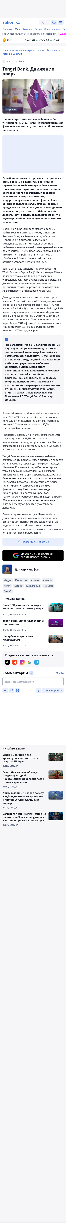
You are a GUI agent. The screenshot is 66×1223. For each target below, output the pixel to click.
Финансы (27, 29)
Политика (7, 29)
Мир (17, 29)
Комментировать (53, 690)
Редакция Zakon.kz (12, 53)
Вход (61, 672)
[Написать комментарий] (33, 681)
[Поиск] (54, 22)
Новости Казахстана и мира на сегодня (23, 50)
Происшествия (52, 29)
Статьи (38, 29)
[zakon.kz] (11, 22)
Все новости (53, 50)
